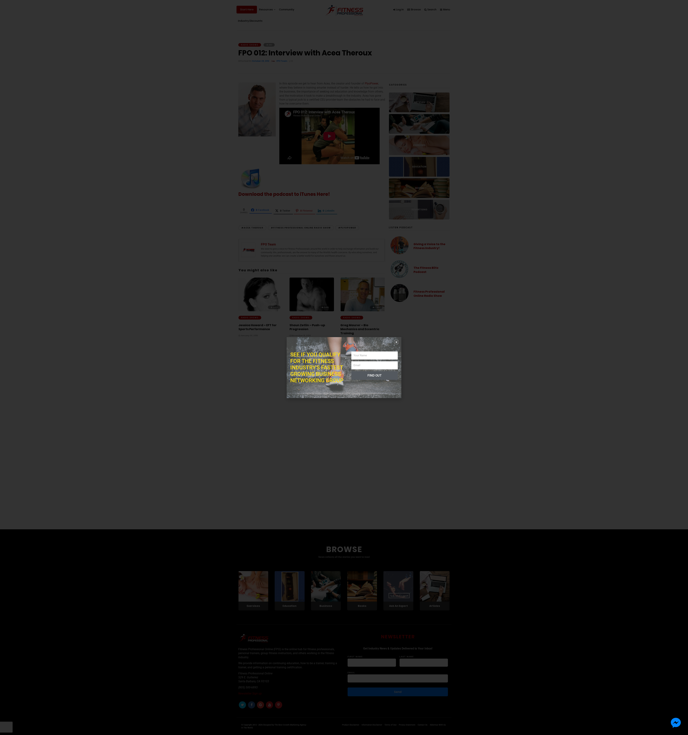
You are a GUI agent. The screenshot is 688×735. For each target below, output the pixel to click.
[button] (396, 342)
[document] (344, 367)
